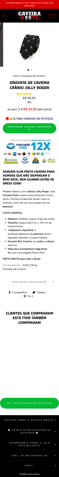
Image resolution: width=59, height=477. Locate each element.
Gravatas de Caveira (33, 75)
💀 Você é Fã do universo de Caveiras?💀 (29, 431)
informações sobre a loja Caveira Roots (29, 444)
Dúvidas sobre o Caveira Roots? (29, 420)
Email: (29, 465)
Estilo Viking (30, 265)
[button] (24, 93)
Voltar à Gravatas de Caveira (32, 403)
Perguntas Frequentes (29, 282)
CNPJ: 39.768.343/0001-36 (29, 455)
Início (16, 75)
